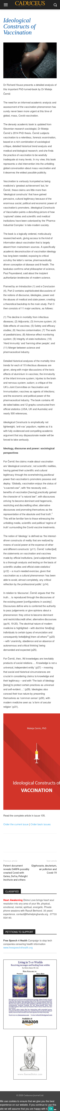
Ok (50, 1108)
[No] (55, 1109)
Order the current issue (15, 824)
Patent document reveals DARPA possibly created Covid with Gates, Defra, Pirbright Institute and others (16, 872)
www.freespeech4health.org (18, 947)
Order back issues (40, 824)
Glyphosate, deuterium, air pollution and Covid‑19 (44, 869)
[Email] (22, 845)
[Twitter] (14, 845)
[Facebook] (6, 845)
